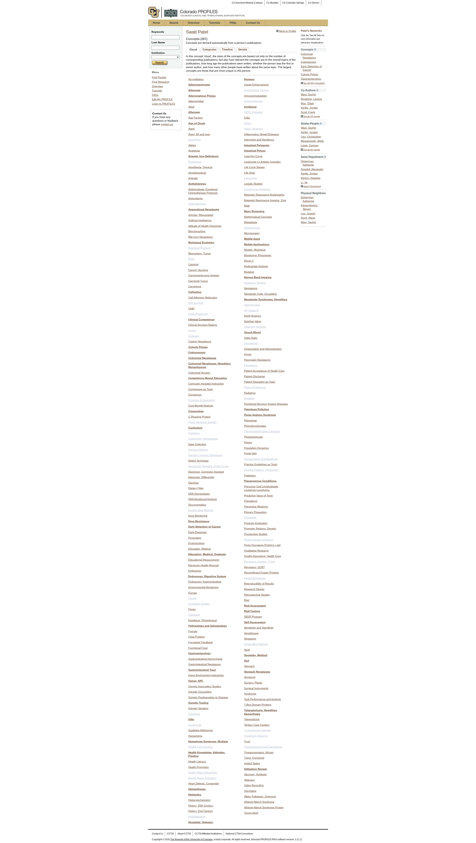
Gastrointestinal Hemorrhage (205, 658)
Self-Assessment (255, 622)
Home (156, 22)
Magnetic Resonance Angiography (264, 194)
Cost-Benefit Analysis (200, 405)
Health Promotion (198, 767)
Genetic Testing (198, 702)
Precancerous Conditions (260, 480)
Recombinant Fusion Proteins (261, 572)
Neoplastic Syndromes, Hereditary (265, 299)
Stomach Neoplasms (257, 671)
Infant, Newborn (253, 128)
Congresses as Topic (200, 389)
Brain (191, 258)
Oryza (247, 354)
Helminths (194, 794)
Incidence (250, 106)
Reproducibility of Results (259, 583)
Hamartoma (195, 735)
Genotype (194, 713)
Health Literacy (197, 761)
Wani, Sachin (308, 94)
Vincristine (250, 790)
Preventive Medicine (256, 506)
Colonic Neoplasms (199, 341)
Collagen (193, 336)
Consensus (195, 394)
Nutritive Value (252, 321)
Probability (250, 517)
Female (192, 631)
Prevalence (250, 501)
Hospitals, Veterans (200, 822)
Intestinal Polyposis (256, 145)
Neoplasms (250, 288)
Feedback (194, 614)
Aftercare (194, 112)
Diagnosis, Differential (201, 477)
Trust (247, 741)
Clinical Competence (201, 319)
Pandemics (250, 365)
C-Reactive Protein (199, 416)
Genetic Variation (198, 708)
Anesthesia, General (200, 167)
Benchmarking (196, 231)
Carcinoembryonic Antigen (203, 275)
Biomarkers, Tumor (199, 253)
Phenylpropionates (255, 425)
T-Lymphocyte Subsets (257, 730)
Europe (192, 592)
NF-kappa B (251, 310)
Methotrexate (252, 227)
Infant (247, 123)
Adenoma (194, 90)
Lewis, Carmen (310, 145)
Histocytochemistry (199, 800)
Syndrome (250, 693)
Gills (191, 719)
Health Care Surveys (200, 746)
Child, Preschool (198, 313)
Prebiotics (250, 475)
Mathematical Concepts (258, 216)
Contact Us (253, 22)
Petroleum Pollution (256, 409)
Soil (246, 660)
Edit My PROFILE (162, 99)
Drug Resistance (198, 521)
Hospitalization (196, 816)
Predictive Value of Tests (258, 495)
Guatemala (194, 724)
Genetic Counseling (199, 691)
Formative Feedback (200, 642)
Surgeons (249, 677)
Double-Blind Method (200, 510)
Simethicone (251, 633)
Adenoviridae (196, 101)
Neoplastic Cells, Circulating (260, 293)
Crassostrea (196, 411)
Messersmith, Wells (312, 140)
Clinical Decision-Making (202, 324)
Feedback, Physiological (202, 620)
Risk (246, 600)
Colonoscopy (196, 352)
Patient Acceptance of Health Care (264, 370)
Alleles (192, 145)
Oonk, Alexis (308, 217)
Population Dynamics (256, 448)
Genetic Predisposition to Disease (208, 697)
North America (252, 315)
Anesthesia (194, 161)
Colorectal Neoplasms (202, 358)
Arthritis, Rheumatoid (200, 214)
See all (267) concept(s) (314, 83)
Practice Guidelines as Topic (260, 464)
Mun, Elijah (307, 103)
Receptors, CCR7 (254, 567)
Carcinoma (194, 286)
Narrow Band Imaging (257, 277)
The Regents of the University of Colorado (191, 839)
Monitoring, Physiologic (257, 255)
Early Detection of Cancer (204, 526)
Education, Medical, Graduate (207, 554)
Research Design (254, 589)
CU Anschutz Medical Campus (247, 2)
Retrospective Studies (257, 594)
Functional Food (198, 647)
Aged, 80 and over (199, 134)
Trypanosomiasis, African (259, 752)
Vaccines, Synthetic (255, 774)
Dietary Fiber (196, 488)
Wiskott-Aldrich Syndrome (259, 801)
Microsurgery (252, 233)
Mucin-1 (249, 260)
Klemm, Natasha (310, 177)
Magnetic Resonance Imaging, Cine (265, 200)
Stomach (249, 666)
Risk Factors (252, 611)
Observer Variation (255, 326)
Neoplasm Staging (255, 282)
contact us (167, 124)
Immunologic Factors (256, 90)
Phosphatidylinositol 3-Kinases (262, 431)
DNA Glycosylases (199, 493)
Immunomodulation (255, 95)
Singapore (250, 638)
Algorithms (194, 139)
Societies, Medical (255, 655)
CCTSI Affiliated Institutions (208, 833)
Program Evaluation (255, 523)
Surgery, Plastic (253, 682)
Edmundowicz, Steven (309, 207)
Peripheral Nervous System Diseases (266, 403)
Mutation (249, 271)
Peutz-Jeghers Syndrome (260, 414)
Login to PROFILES (163, 103)
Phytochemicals (253, 436)
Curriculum (195, 427)
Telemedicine (252, 719)
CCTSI (170, 833)
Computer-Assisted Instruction (206, 383)
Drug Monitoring (197, 515)
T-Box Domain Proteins (257, 704)
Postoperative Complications (261, 458)
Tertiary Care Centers (256, 724)
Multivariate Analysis (256, 266)
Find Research (160, 81)
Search (174, 22)
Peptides (249, 398)
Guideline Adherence (200, 730)
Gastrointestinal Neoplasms (204, 664)
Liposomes (250, 178)
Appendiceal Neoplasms (203, 209)
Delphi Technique (198, 460)
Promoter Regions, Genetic (260, 528)
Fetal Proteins (196, 636)
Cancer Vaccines (198, 270)
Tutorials (214, 22)
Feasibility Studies (199, 603)
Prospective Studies (255, 534)
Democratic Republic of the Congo (208, 466)
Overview (194, 22)
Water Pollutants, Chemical (260, 796)
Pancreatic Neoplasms (257, 359)
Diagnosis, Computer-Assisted (206, 471)
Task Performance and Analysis (262, 699)
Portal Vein (250, 453)
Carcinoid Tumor (198, 281)
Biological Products (199, 247)
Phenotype (250, 420)
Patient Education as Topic (259, 381)
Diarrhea (193, 482)
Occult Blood (252, 332)
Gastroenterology (199, 653)
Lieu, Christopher (311, 136)
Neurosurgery (252, 304)
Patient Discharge (254, 376)
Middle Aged (252, 238)
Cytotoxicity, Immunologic (203, 438)
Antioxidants (195, 198)
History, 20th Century (200, 805)
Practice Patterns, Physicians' (261, 469)
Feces (192, 609)
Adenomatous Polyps (202, 95)
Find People (159, 77)
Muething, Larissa (311, 98)
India (247, 117)
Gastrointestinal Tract (202, 669)
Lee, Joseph (308, 213)
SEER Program (253, 616)
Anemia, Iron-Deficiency (203, 156)
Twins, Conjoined (254, 757)
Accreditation (196, 79)
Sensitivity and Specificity (259, 627)
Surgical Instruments (256, 688)
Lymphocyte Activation (257, 189)
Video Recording (254, 785)
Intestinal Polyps (255, 150)
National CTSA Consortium (239, 833)
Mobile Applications (256, 244)
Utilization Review (255, 768)
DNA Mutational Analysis (202, 499)
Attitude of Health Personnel (204, 225)
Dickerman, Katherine (307, 163)
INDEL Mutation (253, 112)
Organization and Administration (263, 348)
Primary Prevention (255, 512)
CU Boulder (272, 2)
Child (191, 308)
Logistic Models (253, 183)
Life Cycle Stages (254, 167)
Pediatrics (250, 392)
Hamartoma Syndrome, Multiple (208, 741)
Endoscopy (194, 570)
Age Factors (195, 117)
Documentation (197, 504)
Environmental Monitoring (203, 587)
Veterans (249, 779)
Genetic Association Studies (204, 686)
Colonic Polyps (198, 347)
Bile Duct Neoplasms (200, 236)
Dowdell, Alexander (312, 169)
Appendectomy (197, 203)
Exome (192, 598)
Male (247, 205)
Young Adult (251, 812)
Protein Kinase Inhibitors (258, 539)
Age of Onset (196, 123)
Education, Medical (199, 548)
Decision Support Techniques (205, 455)
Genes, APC (195, 680)
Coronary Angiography (201, 400)
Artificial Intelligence (200, 220)
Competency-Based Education (207, 378)
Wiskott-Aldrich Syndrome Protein (264, 807)
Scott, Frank (308, 112)
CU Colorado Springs (293, 2)
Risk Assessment (255, 605)
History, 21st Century (200, 811)
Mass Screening (254, 211)
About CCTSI (184, 833)
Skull (247, 649)
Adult (191, 106)
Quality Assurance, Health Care (262, 556)
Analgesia (194, 150)
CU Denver (313, 2)
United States (252, 763)
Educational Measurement (203, 559)
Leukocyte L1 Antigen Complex (262, 161)
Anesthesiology (197, 172)
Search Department (312, 186)
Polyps (248, 442)
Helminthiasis (197, 789)
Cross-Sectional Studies (202, 422)
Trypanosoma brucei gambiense (263, 746)
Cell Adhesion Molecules (202, 297)
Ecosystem (194, 537)
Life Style (249, 172)
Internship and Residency (259, 139)
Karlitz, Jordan (309, 107)
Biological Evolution (201, 242)
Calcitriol (193, 264)
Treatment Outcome (256, 735)
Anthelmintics (197, 183)
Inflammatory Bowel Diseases (261, 134)
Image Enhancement (256, 84)
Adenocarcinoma (199, 84)
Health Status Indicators (202, 778)
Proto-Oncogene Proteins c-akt (262, 545)
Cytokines (194, 433)
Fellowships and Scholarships (207, 625)
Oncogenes (251, 343)
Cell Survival (195, 302)
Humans (249, 79)
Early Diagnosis (197, 532)
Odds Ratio (250, 337)
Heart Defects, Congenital (203, 783)
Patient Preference (255, 387)
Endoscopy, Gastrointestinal (204, 581)
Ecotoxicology (196, 543)
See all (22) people (311, 116)
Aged (191, 128)
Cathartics (194, 291)
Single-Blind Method (256, 644)
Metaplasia (250, 222)
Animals (193, 178)
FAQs (233, 22)
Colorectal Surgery (199, 372)
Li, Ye (304, 182)
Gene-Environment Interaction (206, 675)
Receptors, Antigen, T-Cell (259, 561)
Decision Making (198, 449)
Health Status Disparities (202, 772)
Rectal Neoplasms (255, 578)
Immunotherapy (253, 101)
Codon (192, 330)
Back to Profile (287, 31)
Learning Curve (253, 156)
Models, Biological (254, 249)
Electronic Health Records (203, 565)
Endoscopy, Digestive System (207, 576)
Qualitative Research (256, 550)
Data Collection (197, 444)
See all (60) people (311, 150)
